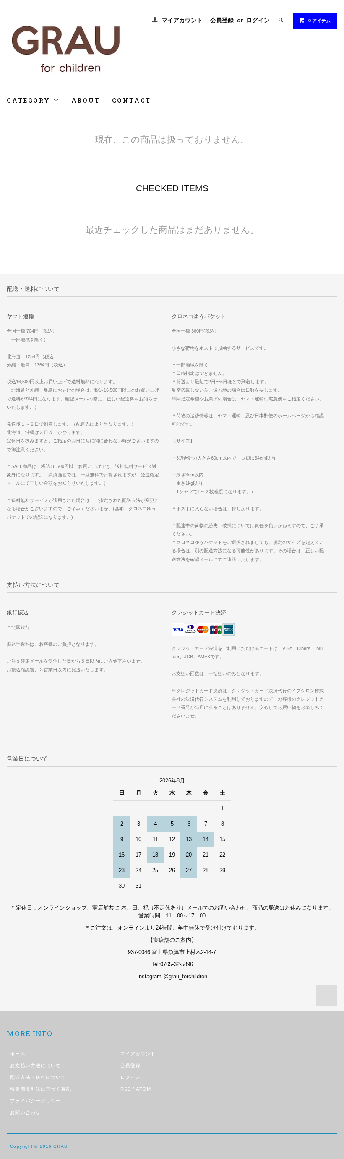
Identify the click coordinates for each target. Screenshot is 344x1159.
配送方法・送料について (38, 1077)
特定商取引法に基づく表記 (40, 1088)
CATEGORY (29, 100)
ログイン (258, 20)
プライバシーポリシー (35, 1100)
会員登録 (222, 20)
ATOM (143, 1088)
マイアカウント (182, 20)
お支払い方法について (35, 1065)
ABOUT (85, 100)
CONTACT (131, 100)
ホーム (17, 1053)
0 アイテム (319, 20)
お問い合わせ (25, 1112)
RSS (125, 1088)
